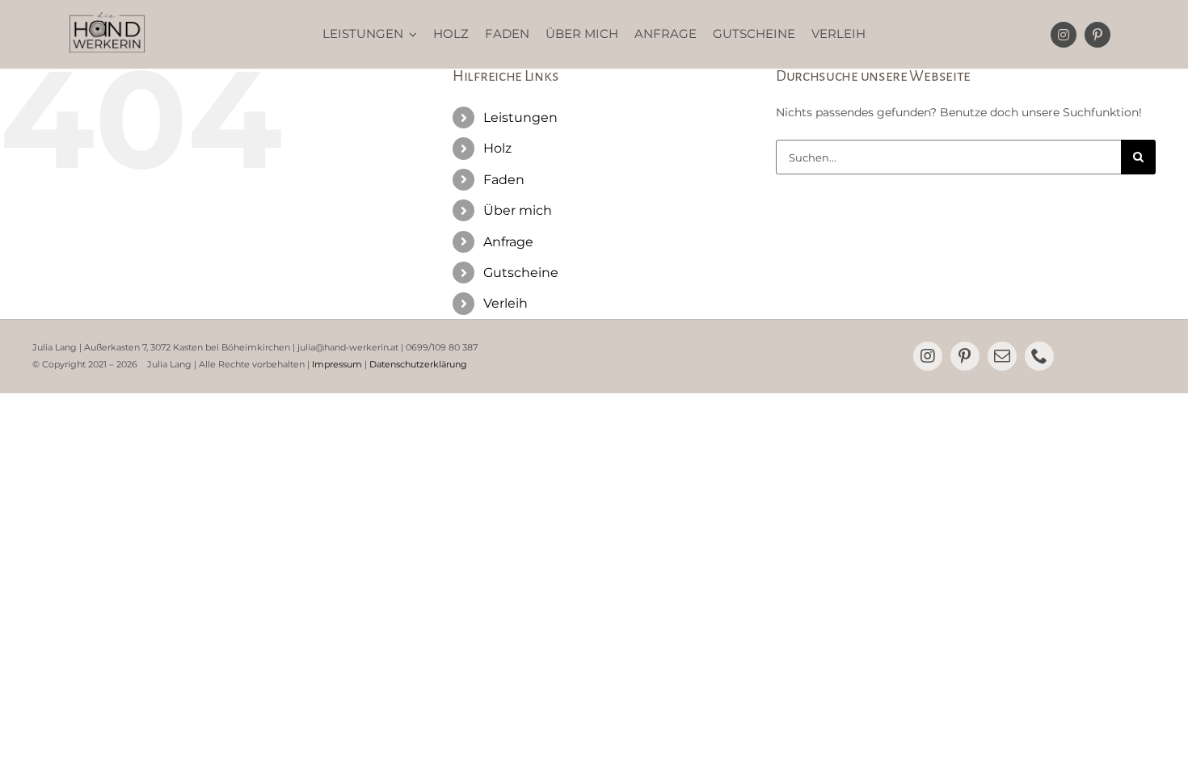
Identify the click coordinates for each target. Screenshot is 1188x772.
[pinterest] (1097, 35)
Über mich (517, 210)
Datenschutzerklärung (418, 364)
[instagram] (1063, 35)
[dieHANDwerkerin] (107, 17)
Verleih (505, 303)
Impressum (337, 364)
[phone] (1039, 356)
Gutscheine (520, 272)
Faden (503, 179)
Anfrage (508, 242)
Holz (497, 148)
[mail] (1002, 356)
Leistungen (520, 117)
